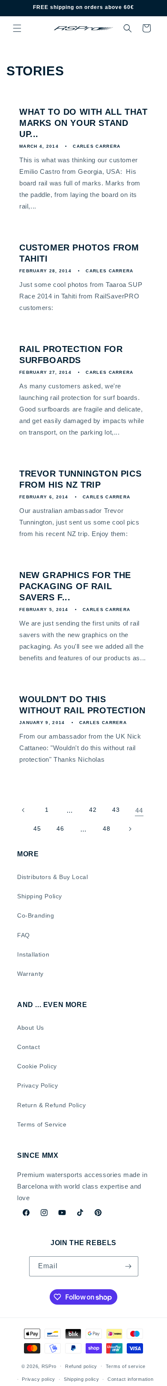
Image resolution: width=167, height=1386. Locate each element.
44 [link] (139, 810)
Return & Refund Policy (51, 1105)
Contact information (130, 1379)
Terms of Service (42, 1124)
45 (37, 828)
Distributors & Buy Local (52, 876)
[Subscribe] (128, 1266)
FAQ (23, 935)
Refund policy (81, 1366)
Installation (33, 954)
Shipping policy (81, 1379)
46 (60, 828)
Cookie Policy (37, 1066)
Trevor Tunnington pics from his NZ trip (80, 479)
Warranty (30, 973)
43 (115, 809)
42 (92, 809)
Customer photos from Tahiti (79, 253)
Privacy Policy (37, 1085)
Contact (28, 1046)
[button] (17, 28)
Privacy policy (38, 1379)
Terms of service (126, 1366)
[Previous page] (23, 810)
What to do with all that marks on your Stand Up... (83, 123)
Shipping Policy (39, 896)
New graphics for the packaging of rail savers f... (75, 586)
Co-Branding (35, 915)
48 (106, 828)
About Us (30, 1027)
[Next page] (129, 829)
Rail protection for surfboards (70, 354)
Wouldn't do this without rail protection (82, 704)
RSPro (49, 1365)
